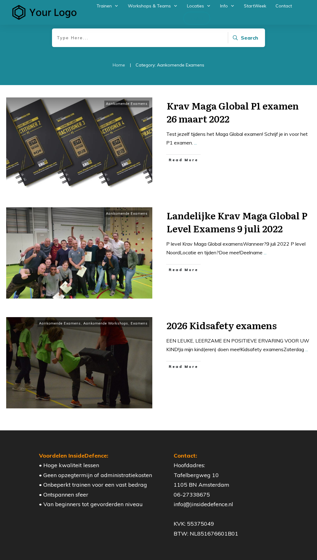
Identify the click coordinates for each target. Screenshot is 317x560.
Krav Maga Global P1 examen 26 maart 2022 (233, 112)
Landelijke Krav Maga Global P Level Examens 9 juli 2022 (237, 222)
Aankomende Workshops (105, 323)
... (195, 143)
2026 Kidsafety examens (222, 325)
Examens (139, 323)
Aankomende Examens (127, 103)
